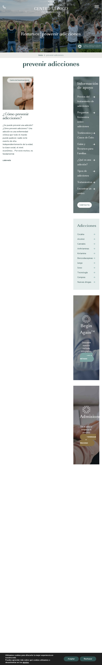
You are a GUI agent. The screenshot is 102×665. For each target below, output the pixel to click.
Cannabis (81, 243)
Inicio (40, 55)
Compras (81, 277)
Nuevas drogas (84, 282)
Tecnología (82, 272)
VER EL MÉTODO (86, 357)
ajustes (26, 662)
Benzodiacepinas (85, 258)
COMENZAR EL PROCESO (88, 440)
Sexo (79, 267)
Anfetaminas (83, 248)
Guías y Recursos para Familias (85, 149)
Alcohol (81, 239)
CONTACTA (84, 205)
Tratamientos (84, 182)
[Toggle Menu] (97, 6)
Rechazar (88, 659)
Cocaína (80, 234)
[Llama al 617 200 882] (4, 7)
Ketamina (81, 253)
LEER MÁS (7, 160)
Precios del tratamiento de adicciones (85, 102)
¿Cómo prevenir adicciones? (16, 116)
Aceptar (71, 659)
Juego (80, 263)
